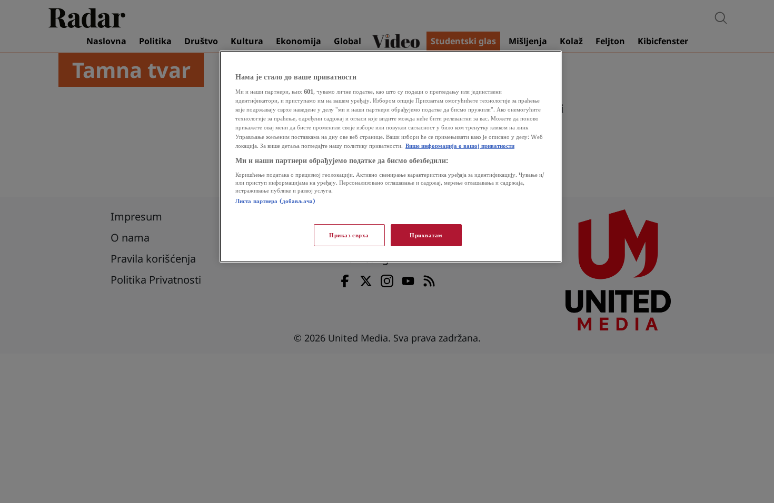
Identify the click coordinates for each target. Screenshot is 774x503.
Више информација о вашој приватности (459, 145)
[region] (391, 157)
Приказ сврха (349, 235)
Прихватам (426, 235)
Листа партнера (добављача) (275, 201)
